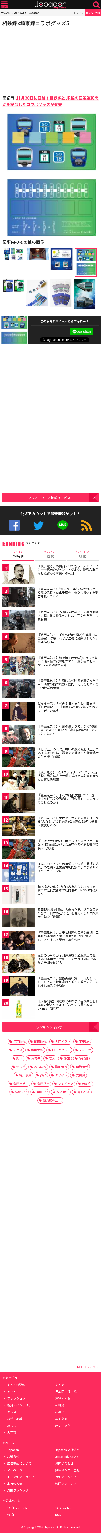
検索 (96, 4)
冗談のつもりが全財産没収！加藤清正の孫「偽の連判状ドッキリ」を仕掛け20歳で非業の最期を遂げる (67, 959)
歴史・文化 (62, 1425)
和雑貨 (59, 1405)
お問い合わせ (64, 1463)
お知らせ (13, 1456)
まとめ (59, 1385)
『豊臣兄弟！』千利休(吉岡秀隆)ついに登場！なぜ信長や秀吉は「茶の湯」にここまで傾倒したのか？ (68, 798)
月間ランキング (17, 1490)
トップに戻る (89, 1367)
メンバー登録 (93, 12)
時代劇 (83, 1058)
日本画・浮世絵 (66, 1391)
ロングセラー (61, 1050)
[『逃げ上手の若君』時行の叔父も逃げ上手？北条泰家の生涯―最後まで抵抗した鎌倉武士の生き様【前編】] (18, 758)
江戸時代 (19, 1041)
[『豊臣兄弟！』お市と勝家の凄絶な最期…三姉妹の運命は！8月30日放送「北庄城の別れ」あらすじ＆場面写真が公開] (18, 941)
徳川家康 (25, 1075)
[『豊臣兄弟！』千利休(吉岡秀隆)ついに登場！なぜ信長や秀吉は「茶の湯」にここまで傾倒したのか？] (18, 804)
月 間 (82, 554)
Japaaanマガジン (67, 1449)
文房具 (80, 1075)
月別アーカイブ (65, 1477)
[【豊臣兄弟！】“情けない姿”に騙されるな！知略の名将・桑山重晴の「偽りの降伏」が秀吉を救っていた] (18, 597)
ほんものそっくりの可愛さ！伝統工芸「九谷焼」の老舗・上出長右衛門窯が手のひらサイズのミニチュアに (68, 867)
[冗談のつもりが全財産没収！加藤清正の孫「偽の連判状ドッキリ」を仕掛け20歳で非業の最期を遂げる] (18, 964)
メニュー (4, 4)
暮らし (11, 1425)
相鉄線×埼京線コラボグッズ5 (35, 23)
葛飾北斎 (84, 1092)
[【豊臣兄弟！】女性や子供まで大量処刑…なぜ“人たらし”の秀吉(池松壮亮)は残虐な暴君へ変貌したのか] (18, 826)
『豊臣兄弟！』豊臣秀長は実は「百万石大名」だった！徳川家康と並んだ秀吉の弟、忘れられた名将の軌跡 (68, 982)
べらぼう (40, 1067)
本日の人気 (14, 1483)
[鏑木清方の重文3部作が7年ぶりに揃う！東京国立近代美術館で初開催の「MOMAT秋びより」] (18, 895)
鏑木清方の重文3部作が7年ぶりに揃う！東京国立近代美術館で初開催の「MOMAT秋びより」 (67, 890)
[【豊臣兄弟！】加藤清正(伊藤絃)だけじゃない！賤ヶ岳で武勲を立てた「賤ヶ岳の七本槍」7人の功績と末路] (18, 666)
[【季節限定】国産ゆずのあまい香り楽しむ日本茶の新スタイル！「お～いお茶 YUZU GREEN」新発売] (18, 1010)
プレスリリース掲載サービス (49, 497)
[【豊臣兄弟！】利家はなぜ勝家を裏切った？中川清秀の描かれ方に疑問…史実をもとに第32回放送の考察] (18, 689)
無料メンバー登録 (67, 1470)
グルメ (11, 1412)
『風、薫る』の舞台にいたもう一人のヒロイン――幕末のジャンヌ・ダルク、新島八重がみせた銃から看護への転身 (68, 569)
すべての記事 (16, 1385)
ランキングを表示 (49, 1026)
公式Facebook (14, 525)
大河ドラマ (62, 1041)
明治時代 (82, 1067)
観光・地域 (14, 1418)
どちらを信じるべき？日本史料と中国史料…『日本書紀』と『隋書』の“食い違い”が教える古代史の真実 (68, 707)
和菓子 (59, 1412)
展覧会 (86, 1083)
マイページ (14, 1470)
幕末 (52, 1058)
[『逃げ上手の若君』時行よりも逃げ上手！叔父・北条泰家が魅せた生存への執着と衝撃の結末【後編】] (18, 849)
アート (11, 1391)
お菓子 (35, 1058)
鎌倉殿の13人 (52, 1100)
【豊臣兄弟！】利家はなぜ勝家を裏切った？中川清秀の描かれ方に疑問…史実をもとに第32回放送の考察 (68, 684)
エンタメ (61, 1418)
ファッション (16, 1398)
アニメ (17, 1050)
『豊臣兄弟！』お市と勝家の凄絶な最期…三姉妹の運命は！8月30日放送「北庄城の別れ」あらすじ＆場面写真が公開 (68, 936)
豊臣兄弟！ (20, 1083)
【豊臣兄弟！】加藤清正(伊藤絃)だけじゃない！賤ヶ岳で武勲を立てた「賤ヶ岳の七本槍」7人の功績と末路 (67, 661)
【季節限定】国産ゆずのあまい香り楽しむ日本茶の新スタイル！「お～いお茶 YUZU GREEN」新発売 (68, 1005)
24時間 (18, 554)
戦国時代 (40, 1041)
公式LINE (62, 525)
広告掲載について (19, 1463)
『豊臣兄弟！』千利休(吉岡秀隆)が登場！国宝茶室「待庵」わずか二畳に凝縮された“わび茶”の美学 (67, 638)
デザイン (61, 1075)
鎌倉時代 (21, 1092)
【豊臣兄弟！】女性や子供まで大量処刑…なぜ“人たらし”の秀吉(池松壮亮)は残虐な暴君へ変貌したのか (68, 821)
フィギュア (65, 1083)
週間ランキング (66, 1483)
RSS (86, 525)
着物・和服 (62, 1398)
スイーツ (85, 1050)
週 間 (50, 554)
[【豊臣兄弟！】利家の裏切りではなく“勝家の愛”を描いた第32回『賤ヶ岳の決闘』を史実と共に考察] (18, 735)
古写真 (11, 1432)
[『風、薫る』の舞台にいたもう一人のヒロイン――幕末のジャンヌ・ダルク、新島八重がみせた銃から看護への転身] (18, 575)
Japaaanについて (67, 1456)
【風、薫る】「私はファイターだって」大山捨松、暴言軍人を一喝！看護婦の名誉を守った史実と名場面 (68, 776)
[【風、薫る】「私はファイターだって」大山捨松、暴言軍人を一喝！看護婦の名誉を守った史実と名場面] (18, 781)
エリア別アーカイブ (20, 1477)
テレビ (20, 1067)
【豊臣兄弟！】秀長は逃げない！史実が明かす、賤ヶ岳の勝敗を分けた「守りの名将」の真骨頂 (68, 615)
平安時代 (85, 1041)
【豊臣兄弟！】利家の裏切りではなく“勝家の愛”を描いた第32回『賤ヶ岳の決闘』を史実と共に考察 (67, 730)
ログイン (78, 12)
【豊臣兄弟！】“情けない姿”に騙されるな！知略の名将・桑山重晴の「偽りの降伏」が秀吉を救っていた (68, 592)
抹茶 (43, 1075)
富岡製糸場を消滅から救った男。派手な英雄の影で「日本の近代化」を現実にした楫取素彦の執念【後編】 (68, 913)
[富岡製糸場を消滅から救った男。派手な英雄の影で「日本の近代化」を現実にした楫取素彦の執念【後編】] (18, 918)
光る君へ (63, 1092)
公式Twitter (38, 525)
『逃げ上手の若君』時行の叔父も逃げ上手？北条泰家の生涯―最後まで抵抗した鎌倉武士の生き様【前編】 (68, 753)
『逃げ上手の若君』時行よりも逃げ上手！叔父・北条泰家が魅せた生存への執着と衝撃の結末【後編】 (68, 844)
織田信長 (61, 1067)
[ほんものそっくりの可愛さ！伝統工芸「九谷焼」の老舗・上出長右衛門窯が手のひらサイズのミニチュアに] (18, 872)
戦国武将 (37, 1050)
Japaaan (50, 5)
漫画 (67, 1058)
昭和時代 (42, 1092)
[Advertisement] (35, 59)
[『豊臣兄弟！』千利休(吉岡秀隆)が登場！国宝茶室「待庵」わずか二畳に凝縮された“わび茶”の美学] (18, 643)
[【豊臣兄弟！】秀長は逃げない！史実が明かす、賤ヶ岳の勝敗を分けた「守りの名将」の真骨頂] (18, 620)
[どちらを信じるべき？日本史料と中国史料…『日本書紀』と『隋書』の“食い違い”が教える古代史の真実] (18, 712)
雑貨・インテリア (19, 1405)
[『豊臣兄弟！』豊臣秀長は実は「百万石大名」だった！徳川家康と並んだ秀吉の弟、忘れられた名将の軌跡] (18, 987)
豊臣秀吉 (43, 1083)
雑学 (19, 1058)
